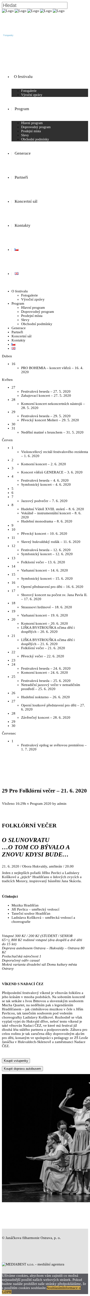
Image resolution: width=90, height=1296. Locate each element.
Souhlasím (54, 1288)
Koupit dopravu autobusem (22, 1068)
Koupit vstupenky (16, 1061)
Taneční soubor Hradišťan (31, 913)
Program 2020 (40, 803)
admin (61, 803)
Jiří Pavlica (20, 909)
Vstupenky (8, 35)
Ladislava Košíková (26, 917)
